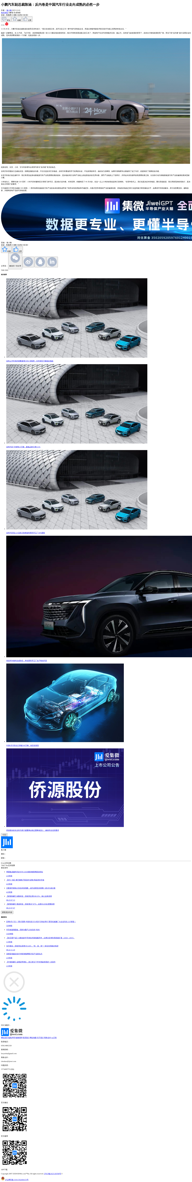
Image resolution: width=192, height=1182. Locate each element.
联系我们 (26, 1038)
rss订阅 (54, 1038)
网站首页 (4, 1038)
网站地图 (33, 1038)
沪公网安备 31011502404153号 (16, 1180)
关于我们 (40, 1038)
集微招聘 (18, 1038)
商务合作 (47, 1038)
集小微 (9, 10)
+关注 (4, 835)
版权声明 (11, 1038)
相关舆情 (4, 13)
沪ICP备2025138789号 (52, 1174)
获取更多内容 (7, 912)
